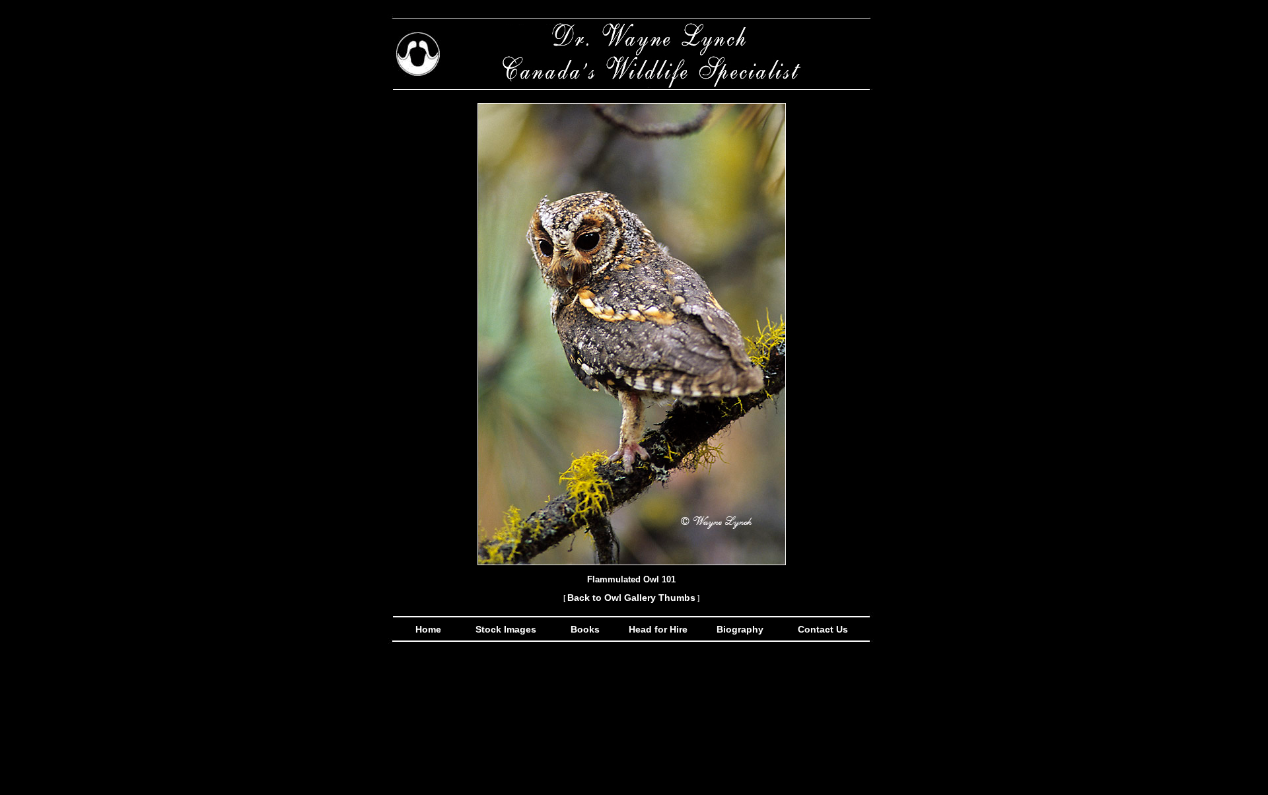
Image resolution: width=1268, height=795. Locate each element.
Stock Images (504, 629)
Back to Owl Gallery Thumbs (631, 597)
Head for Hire (659, 629)
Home (428, 629)
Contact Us (821, 629)
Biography (738, 629)
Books (586, 629)
